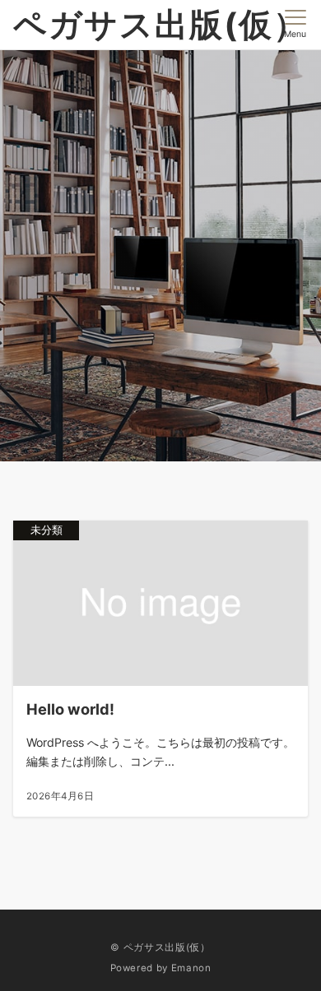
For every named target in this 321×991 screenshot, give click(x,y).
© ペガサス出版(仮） (160, 947)
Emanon (191, 968)
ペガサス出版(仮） (160, 24)
